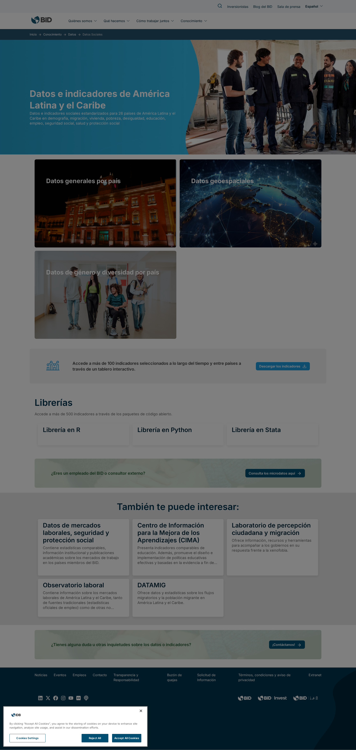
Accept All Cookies (126, 738)
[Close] (140, 710)
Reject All (95, 738)
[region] (75, 726)
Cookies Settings (27, 738)
